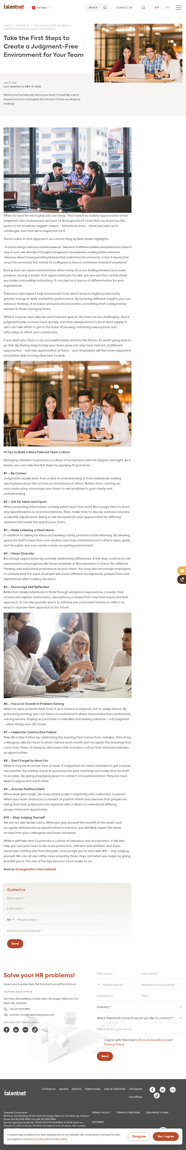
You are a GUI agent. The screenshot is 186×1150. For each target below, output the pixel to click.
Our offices (135, 1096)
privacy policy (36, 1139)
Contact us (48, 1088)
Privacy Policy (114, 1044)
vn (167, 7)
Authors (76, 1088)
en (157, 7)
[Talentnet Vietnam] (14, 6)
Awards (63, 1088)
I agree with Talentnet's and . (138, 1042)
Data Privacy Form (157, 1112)
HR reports (135, 1088)
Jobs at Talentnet (115, 1088)
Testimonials (92, 1088)
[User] (143, 7)
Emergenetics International (35, 869)
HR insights (22, 26)
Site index (98, 1121)
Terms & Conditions (152, 1040)
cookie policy (59, 1139)
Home (7, 26)
